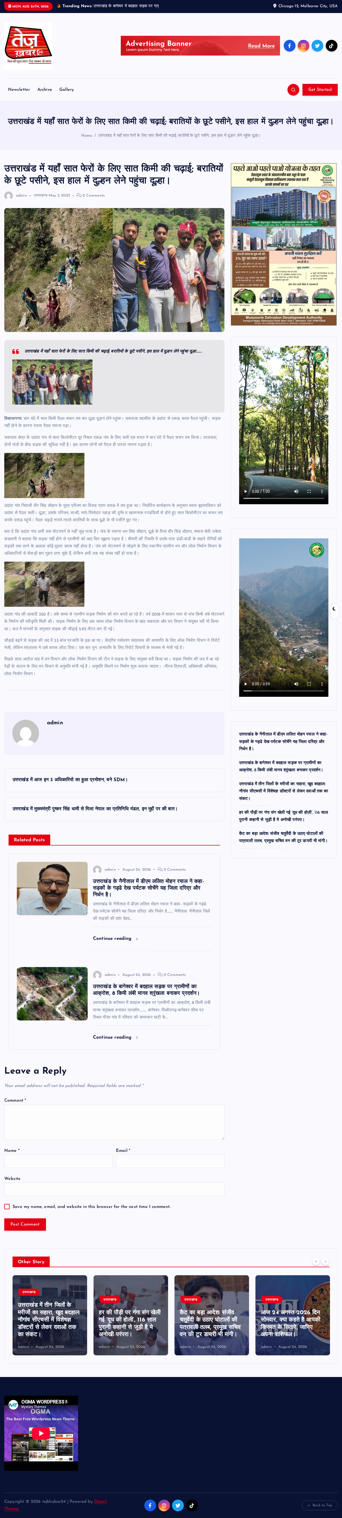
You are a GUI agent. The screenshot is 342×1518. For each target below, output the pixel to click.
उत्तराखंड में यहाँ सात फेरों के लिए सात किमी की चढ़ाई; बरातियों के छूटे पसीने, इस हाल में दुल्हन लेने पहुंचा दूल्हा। (179, 136)
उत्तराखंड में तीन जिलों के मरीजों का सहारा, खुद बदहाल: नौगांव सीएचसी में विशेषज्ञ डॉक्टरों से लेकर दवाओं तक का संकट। (283, 791)
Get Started (320, 90)
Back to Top (322, 1505)
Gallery (66, 90)
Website (12, 1179)
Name (12, 1151)
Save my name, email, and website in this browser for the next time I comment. (91, 1207)
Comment (15, 1100)
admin (21, 196)
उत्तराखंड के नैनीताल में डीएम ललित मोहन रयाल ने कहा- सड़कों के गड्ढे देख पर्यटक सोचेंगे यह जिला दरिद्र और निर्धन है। (283, 741)
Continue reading (113, 938)
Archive (44, 90)
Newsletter (19, 90)
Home (86, 136)
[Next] (325, 1261)
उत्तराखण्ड (41, 196)
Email (123, 1151)
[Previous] (316, 1261)
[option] (50, 1315)
